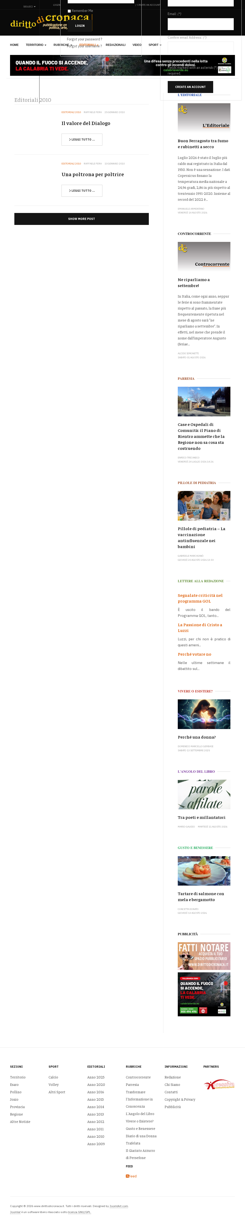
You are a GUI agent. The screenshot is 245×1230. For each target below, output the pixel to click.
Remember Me (82, 11)
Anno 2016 (95, 1091)
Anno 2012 (95, 1121)
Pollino (16, 1091)
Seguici (28, 6)
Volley (54, 1084)
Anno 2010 (95, 1136)
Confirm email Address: (185, 37)
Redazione (173, 1077)
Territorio (35, 45)
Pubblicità (173, 1106)
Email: (172, 14)
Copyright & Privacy (180, 1099)
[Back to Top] (230, 1215)
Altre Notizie (20, 1121)
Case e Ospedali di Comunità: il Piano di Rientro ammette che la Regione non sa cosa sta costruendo (201, 436)
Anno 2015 (95, 1099)
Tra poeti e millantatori (202, 817)
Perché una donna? (197, 737)
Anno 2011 (95, 1129)
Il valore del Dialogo (85, 123)
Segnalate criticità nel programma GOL (200, 598)
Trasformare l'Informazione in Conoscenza (139, 1098)
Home (14, 45)
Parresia (132, 1084)
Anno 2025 (96, 1077)
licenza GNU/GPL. (79, 1212)
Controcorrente (138, 1077)
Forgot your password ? (84, 39)
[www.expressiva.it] (219, 1084)
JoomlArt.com (119, 1206)
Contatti (171, 1091)
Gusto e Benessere (140, 1128)
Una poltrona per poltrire (92, 174)
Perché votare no (194, 654)
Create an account (190, 87)
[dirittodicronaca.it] (52, 22)
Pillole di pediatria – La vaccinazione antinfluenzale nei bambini (201, 537)
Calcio (53, 1077)
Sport (154, 45)
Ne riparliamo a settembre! (194, 282)
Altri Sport (57, 1091)
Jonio (14, 1099)
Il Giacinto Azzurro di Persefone (140, 1154)
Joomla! (15, 1212)
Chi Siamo (172, 1084)
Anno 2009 (96, 1143)
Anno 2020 (96, 1084)
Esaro (14, 1084)
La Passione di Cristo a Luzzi (200, 627)
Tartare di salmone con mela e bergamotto (201, 896)
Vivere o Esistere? (140, 1121)
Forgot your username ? (84, 46)
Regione (16, 1114)
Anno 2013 (95, 1114)
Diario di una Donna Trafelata (141, 1139)
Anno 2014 (95, 1106)
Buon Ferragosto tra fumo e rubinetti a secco (203, 143)
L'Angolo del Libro (140, 1113)
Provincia (17, 1106)
